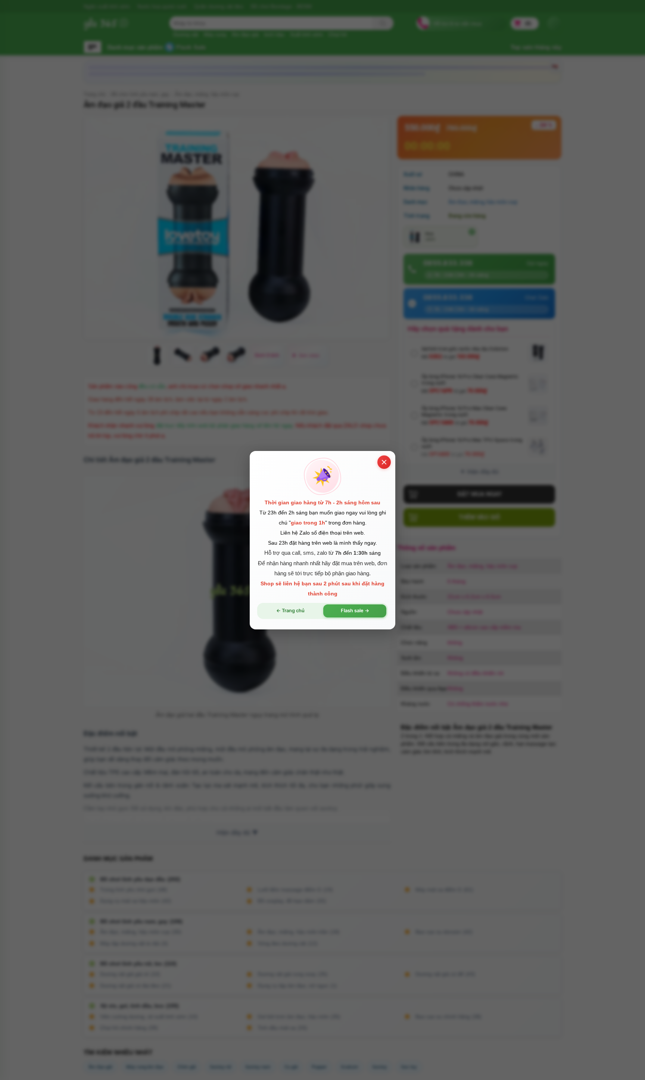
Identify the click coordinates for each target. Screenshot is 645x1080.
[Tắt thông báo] (384, 462)
